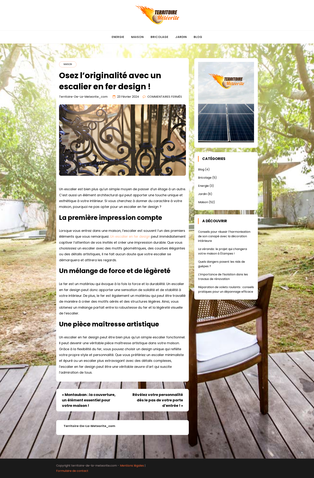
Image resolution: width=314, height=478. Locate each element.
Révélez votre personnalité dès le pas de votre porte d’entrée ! (157, 400)
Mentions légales (132, 465)
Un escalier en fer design (130, 236)
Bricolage (159, 37)
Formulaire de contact (72, 471)
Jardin (181, 37)
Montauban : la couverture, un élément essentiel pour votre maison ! (89, 400)
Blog (198, 37)
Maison (137, 37)
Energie (118, 37)
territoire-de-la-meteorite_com (83, 97)
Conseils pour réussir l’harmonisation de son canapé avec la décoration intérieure (224, 236)
